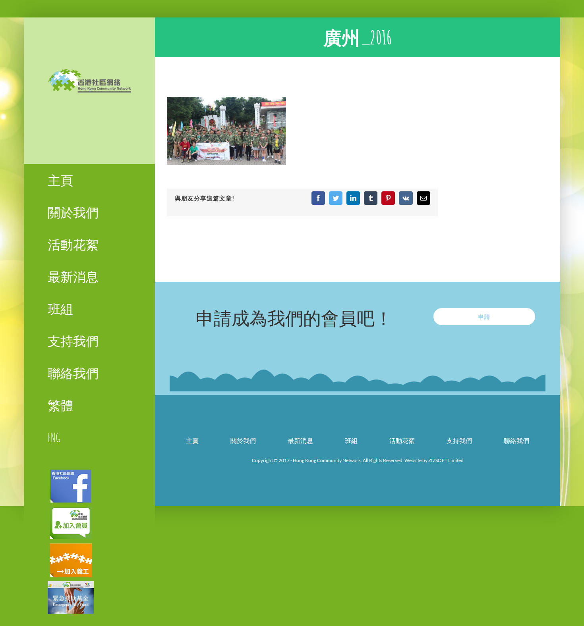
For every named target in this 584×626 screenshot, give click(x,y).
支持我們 (459, 440)
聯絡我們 (516, 440)
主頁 (192, 440)
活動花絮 (402, 440)
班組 (351, 440)
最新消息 (300, 440)
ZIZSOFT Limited (446, 460)
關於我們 (243, 440)
